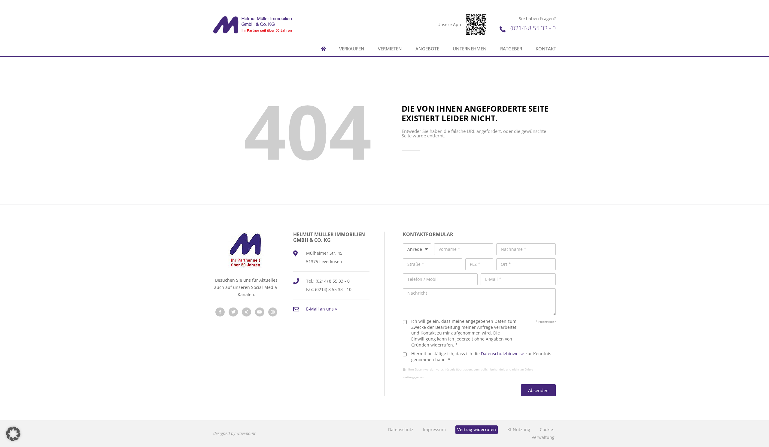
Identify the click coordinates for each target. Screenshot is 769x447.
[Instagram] (273, 312)
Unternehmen (470, 49)
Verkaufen (351, 49)
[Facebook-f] (220, 312)
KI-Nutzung (518, 429)
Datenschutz (400, 429)
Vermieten (390, 49)
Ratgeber (511, 49)
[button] (13, 434)
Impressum (434, 429)
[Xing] (246, 312)
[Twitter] (233, 312)
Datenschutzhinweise (502, 353)
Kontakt (546, 49)
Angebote (427, 49)
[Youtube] (259, 312)
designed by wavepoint (234, 433)
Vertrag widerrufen (476, 429)
